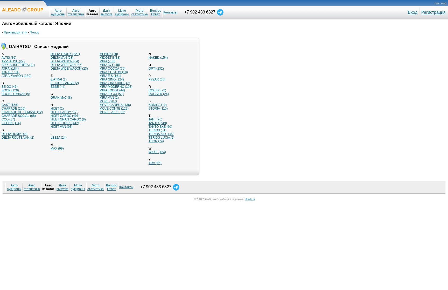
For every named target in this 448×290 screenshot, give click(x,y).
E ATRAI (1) (59, 79)
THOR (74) (156, 141)
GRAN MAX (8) (61, 97)
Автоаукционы (58, 12)
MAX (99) (57, 148)
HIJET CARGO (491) (65, 116)
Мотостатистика (139, 12)
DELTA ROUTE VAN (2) (18, 137)
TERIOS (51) (157, 130)
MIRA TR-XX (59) (112, 94)
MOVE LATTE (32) (112, 112)
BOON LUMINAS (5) (16, 94)
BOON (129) (10, 90)
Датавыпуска (107, 12)
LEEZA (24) (59, 137)
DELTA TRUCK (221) (65, 54)
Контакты (170, 12)
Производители (15, 32)
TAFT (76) (155, 119)
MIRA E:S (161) (110, 76)
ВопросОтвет (155, 12)
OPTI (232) (156, 68)
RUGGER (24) (159, 94)
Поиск (34, 32)
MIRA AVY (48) (110, 65)
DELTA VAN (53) (62, 57)
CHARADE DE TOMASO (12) (22, 112)
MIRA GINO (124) (112, 79)
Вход (412, 12)
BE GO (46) (10, 87)
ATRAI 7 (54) (10, 72)
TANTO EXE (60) (160, 127)
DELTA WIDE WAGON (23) (69, 68)
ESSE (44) (58, 87)
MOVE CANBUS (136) (115, 105)
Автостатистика (76, 12)
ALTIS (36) (9, 57)
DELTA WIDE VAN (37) (66, 65)
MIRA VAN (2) (109, 97)
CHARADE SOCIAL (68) (19, 116)
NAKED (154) (158, 57)
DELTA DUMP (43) (14, 134)
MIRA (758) (107, 61)
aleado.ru (250, 199)
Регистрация (433, 12)
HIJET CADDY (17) (64, 112)
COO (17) (8, 119)
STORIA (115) (158, 108)
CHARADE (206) (13, 108)
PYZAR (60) (157, 79)
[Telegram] (220, 12)
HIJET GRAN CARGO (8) (68, 119)
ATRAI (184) (10, 68)
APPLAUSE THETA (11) (18, 65)
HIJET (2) (57, 108)
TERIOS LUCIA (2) (161, 137)
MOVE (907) (108, 101)
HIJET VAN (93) (62, 127)
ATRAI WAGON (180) (16, 76)
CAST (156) (10, 105)
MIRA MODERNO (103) (116, 87)
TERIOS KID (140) (161, 134)
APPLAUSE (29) (13, 61)
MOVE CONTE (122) (114, 108)
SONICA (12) (158, 105)
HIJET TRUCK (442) (65, 123)
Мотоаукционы (122, 12)
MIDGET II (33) (110, 57)
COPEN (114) (11, 123)
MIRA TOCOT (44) (112, 90)
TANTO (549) (158, 123)
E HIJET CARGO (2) (65, 83)
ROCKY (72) (157, 90)
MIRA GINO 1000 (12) (115, 83)
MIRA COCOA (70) (112, 68)
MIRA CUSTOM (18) (114, 72)
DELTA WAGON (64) (65, 61)
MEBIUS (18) (109, 54)
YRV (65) (155, 163)
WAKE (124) (157, 152)
